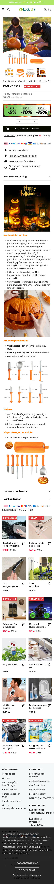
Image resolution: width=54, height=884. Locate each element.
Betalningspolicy (37, 793)
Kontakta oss (8, 773)
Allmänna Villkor (37, 785)
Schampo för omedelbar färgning (10, 626)
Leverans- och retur (15, 491)
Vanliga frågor (12, 499)
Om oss (6, 778)
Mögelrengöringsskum (14, 664)
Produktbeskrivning (15, 176)
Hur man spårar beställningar (10, 784)
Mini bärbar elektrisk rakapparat (9, 708)
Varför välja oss (9, 789)
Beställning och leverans (36, 775)
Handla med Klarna (11, 801)
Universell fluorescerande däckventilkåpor (37, 626)
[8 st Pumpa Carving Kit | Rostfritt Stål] (27, 40)
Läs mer (24, 853)
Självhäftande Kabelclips (36, 544)
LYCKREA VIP (9, 135)
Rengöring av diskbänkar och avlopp (37, 748)
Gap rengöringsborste (12, 585)
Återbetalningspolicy (39, 781)
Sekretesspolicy (37, 789)
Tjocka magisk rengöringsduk (11, 544)
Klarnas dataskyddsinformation (14, 807)
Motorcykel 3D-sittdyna (11, 747)
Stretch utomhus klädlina (34, 586)
